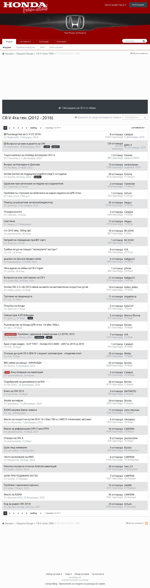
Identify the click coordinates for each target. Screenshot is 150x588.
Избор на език (53, 574)
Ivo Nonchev (14, 422)
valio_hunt (13, 196)
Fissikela (12, 167)
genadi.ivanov (15, 431)
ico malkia (12, 450)
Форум (9, 41)
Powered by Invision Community (75, 580)
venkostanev (131, 164)
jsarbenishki (14, 233)
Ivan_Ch (128, 466)
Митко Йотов (132, 315)
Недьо (128, 202)
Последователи (131, 117)
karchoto (12, 394)
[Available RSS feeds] (146, 523)
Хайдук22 (129, 259)
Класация (61, 41)
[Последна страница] (41, 128)
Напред (33, 128)
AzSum (128, 193)
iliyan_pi (11, 243)
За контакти (98, 574)
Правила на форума (25, 47)
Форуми (7, 47)
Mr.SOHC (129, 230)
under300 (12, 280)
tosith (10, 469)
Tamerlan (12, 186)
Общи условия (82, 574)
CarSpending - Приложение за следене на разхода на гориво (75, 583)
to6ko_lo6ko (14, 290)
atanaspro (13, 403)
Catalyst (128, 134)
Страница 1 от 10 (52, 128)
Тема (68, 574)
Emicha (128, 174)
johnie (10, 271)
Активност (26, 41)
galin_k (128, 144)
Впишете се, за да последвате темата (99, 117)
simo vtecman (131, 410)
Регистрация (138, 4)
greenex (12, 205)
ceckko (11, 478)
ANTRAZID (130, 391)
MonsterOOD (14, 497)
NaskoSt (12, 337)
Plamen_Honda (15, 507)
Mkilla (127, 353)
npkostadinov (15, 375)
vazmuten (12, 146)
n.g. (9, 299)
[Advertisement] (75, 79)
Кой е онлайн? (56, 47)
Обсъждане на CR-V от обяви (79, 108)
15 (145, 117)
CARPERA (129, 428)
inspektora (130, 296)
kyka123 (12, 308)
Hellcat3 (11, 214)
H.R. (9, 252)
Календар (44, 41)
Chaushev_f (13, 158)
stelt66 (128, 485)
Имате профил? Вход (115, 5)
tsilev (10, 488)
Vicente (128, 155)
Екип (42, 47)
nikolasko (129, 419)
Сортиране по (137, 128)
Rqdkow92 (13, 137)
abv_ (9, 327)
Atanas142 (13, 460)
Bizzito (11, 177)
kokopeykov (14, 261)
